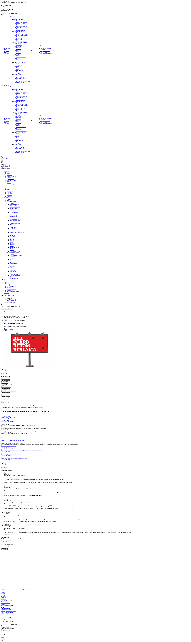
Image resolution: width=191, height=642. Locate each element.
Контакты (55, 50)
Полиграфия (43, 52)
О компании (7, 48)
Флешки (18, 73)
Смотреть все (4, 373)
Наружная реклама (18, 19)
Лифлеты (18, 54)
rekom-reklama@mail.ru (6, 309)
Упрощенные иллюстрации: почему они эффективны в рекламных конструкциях (21, 452)
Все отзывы (4, 467)
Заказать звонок (11, 302)
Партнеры (6, 51)
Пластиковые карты (21, 61)
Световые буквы (20, 20)
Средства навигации (21, 38)
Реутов (8, 181)
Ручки (17, 67)
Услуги (2, 607)
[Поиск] (2, 15)
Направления (7, 330)
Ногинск (9, 177)
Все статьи (3, 435)
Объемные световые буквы (7, 448)
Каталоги (18, 50)
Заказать (6, 319)
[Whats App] (4, 313)
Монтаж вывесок (20, 82)
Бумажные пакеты (21, 57)
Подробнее (3, 414)
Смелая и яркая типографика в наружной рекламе (13, 456)
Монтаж (42, 49)
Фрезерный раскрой (21, 78)
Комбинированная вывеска (7, 393)
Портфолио (40, 45)
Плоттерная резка (20, 77)
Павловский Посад (11, 180)
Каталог (12, 17)
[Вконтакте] (4, 312)
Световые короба (20, 23)
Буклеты (18, 49)
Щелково (9, 183)
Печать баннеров (20, 30)
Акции (35, 50)
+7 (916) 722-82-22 (5, 6)
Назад (9, 172)
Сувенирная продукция (19, 62)
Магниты (18, 59)
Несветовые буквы (5, 389)
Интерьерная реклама (18, 31)
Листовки (18, 53)
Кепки (18, 66)
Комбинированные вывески (23, 24)
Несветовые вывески (21, 22)
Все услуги (3, 399)
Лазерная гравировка (21, 79)
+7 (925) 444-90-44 (6, 5)
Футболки (18, 63)
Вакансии (6, 52)
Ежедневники (19, 70)
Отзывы (6, 49)
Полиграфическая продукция (20, 42)
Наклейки (18, 46)
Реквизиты (6, 53)
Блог (32, 50)
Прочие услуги (17, 74)
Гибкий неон (19, 39)
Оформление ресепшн (22, 35)
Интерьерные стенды (21, 34)
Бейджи (18, 58)
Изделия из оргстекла (21, 41)
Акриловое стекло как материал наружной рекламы (14, 460)
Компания (3, 45)
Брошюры (18, 47)
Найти (2, 639)
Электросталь (10, 184)
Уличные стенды (20, 27)
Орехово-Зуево (10, 179)
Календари (19, 45)
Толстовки (19, 65)
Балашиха (9, 175)
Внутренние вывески (21, 32)
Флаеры (18, 55)
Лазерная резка (20, 75)
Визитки (18, 43)
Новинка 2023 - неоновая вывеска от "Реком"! (12, 443)
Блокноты (18, 71)
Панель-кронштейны (21, 26)
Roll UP (18, 37)
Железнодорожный (11, 176)
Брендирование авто (21, 28)
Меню (17, 51)
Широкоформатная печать (23, 81)
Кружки (18, 69)
